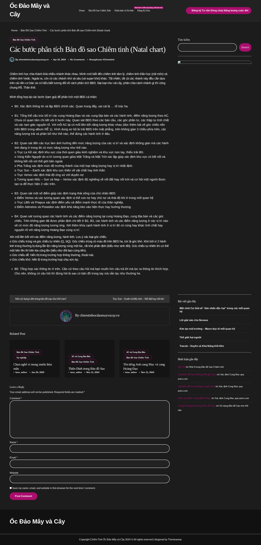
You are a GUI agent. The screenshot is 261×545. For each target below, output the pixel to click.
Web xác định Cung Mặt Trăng (194, 398)
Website (14, 473)
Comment (16, 398)
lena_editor (21, 372)
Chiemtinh (109, 59)
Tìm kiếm (184, 39)
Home (82, 10)
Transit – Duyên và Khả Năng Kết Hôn (202, 346)
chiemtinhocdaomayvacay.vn (99, 315)
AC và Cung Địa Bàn (81, 356)
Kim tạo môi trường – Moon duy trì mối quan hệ (207, 329)
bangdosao (96, 59)
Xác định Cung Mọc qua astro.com (232, 398)
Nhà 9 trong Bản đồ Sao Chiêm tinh (206, 367)
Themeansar (174, 539)
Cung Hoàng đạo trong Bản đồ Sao (197, 405)
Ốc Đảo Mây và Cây (37, 521)
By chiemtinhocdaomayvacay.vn (32, 59)
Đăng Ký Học (143, 10)
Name (14, 442)
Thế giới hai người (190, 337)
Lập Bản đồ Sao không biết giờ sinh (197, 374)
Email (13, 457)
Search (245, 47)
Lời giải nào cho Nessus (194, 320)
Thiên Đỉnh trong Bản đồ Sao (86, 368)
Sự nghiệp (21, 358)
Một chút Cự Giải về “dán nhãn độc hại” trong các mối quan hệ (215, 310)
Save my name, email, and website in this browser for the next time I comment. (53, 488)
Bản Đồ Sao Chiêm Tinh (100, 10)
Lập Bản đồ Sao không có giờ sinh (196, 386)
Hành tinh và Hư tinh (124, 9)
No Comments (77, 59)
